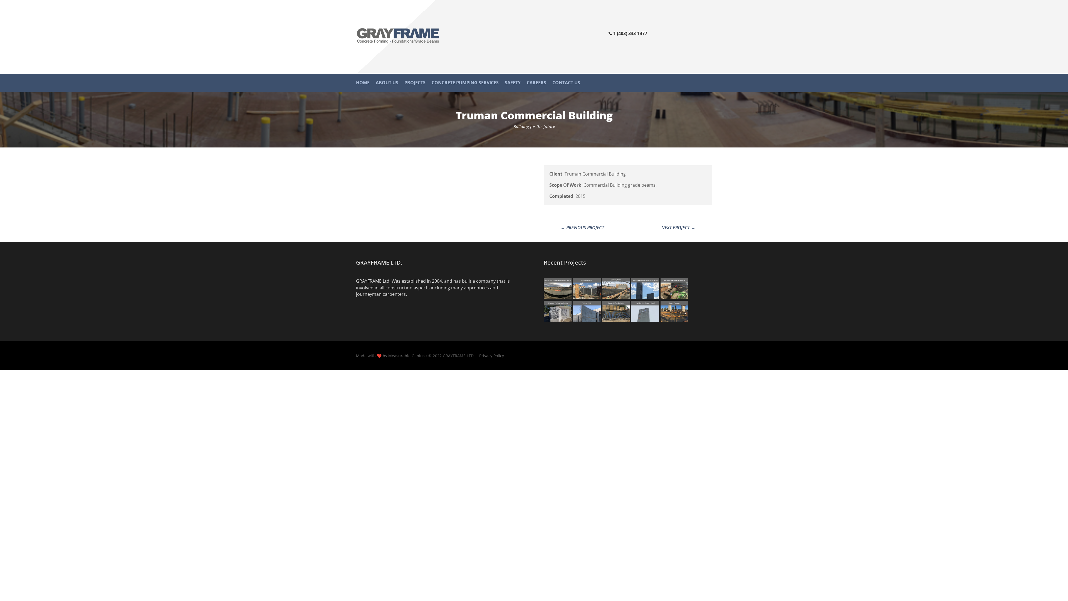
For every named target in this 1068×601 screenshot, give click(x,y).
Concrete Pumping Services (465, 83)
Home (363, 83)
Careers (536, 83)
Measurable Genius (406, 355)
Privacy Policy (491, 355)
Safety (513, 83)
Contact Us (566, 83)
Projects (415, 83)
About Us (387, 83)
